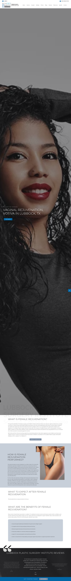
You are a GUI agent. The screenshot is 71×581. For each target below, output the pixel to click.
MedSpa (37, 5)
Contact (65, 5)
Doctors (28, 5)
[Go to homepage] (5, 5)
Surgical (32, 5)
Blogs (46, 5)
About (24, 5)
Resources (55, 5)
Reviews (50, 5)
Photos (42, 5)
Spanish (60, 5)
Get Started (8, 219)
